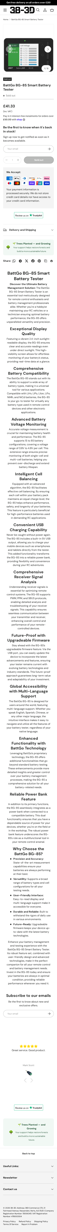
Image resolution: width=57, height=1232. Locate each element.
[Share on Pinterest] (39, 261)
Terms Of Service (10, 1224)
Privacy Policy (9, 1221)
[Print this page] (52, 261)
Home (5, 19)
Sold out (38, 160)
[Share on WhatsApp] (14, 261)
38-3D (13, 1208)
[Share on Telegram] (20, 261)
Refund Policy (25, 1221)
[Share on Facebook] (33, 261)
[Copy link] (45, 261)
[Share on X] (26, 261)
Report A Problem (30, 1224)
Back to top (28, 1153)
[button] (51, 10)
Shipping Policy (41, 1221)
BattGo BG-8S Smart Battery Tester (27, 19)
